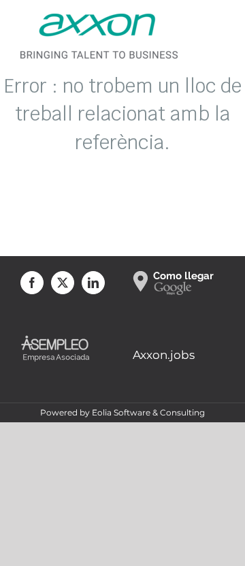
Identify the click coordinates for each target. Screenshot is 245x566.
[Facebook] (32, 282)
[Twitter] (62, 282)
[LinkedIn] (93, 282)
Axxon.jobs (164, 355)
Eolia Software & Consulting (148, 412)
